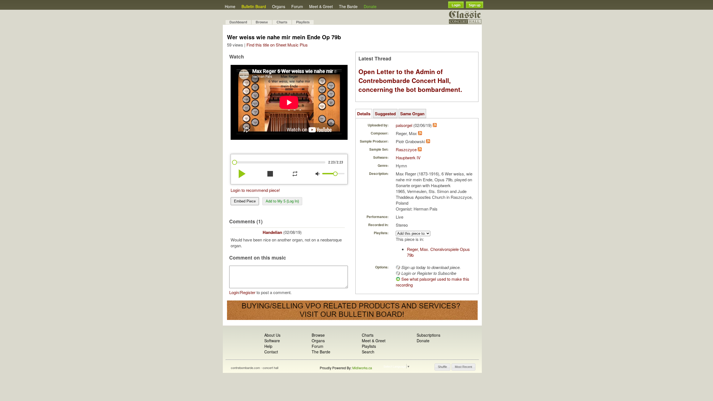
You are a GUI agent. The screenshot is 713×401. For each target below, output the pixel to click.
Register (247, 292)
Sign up (474, 5)
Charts (282, 22)
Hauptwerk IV (408, 157)
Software (272, 340)
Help (268, 346)
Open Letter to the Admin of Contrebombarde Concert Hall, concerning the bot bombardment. (410, 80)
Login (456, 5)
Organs (278, 6)
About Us (272, 335)
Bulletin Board (253, 6)
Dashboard (238, 22)
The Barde (348, 6)
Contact (271, 351)
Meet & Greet (321, 6)
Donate (370, 6)
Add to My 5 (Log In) (282, 201)
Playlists (303, 22)
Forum (297, 6)
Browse (262, 22)
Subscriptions (428, 335)
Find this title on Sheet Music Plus (277, 45)
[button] (442, 367)
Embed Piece (245, 201)
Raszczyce (406, 149)
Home (230, 6)
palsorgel (404, 125)
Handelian (272, 232)
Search (368, 351)
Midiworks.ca (362, 367)
